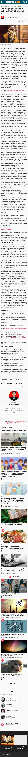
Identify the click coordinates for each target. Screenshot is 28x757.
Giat (7, 694)
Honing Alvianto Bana (12, 710)
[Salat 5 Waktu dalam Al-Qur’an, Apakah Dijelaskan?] (14, 626)
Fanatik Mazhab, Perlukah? (11, 524)
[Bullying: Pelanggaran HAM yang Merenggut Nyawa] (14, 586)
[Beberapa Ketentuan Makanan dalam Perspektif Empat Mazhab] (14, 536)
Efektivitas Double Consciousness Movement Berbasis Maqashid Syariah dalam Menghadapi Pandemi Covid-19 (14, 474)
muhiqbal (8, 716)
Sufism (17, 379)
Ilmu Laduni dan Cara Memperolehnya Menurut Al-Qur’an (12, 655)
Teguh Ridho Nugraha (12, 723)
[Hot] (3, 530)
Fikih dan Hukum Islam (8, 6)
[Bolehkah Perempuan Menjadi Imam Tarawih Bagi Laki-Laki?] (14, 560)
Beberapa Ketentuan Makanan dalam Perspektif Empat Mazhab (13, 547)
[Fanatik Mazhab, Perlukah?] (14, 516)
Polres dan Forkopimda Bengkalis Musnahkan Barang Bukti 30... (20, 747)
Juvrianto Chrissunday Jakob (14, 699)
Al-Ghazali (4, 379)
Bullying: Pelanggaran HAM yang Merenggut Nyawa (11, 594)
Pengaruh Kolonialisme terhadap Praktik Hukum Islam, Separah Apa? (13, 449)
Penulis (14, 691)
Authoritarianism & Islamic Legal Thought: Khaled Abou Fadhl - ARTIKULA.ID (16, 422)
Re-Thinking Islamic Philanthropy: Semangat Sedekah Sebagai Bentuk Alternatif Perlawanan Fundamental (14, 501)
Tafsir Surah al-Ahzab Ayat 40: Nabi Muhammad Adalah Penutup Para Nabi (12, 614)
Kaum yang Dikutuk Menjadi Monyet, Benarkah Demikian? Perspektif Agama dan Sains (14, 676)
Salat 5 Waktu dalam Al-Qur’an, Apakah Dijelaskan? (12, 635)
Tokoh (18, 6)
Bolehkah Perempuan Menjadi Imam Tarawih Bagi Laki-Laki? (12, 569)
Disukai (10, 694)
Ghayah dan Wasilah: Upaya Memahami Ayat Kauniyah (7, 747)
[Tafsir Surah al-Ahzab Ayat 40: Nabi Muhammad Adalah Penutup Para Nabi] (14, 606)
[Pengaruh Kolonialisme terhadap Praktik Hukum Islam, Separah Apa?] (14, 439)
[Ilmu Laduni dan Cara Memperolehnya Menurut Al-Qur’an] (14, 646)
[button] (1, 2)
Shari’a (11, 379)
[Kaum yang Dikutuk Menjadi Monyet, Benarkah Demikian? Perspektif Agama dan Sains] (14, 666)
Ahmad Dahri (9, 704)
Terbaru (3, 694)
